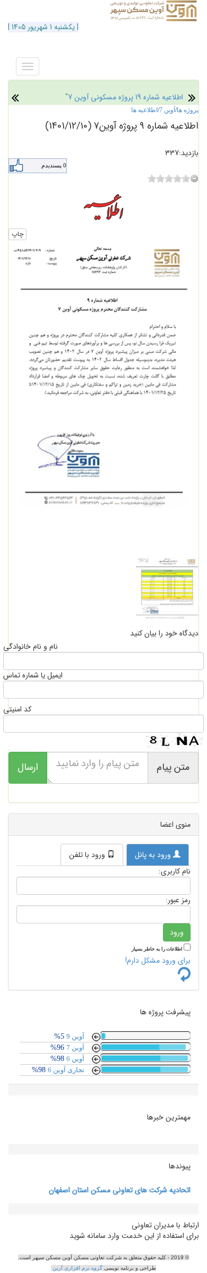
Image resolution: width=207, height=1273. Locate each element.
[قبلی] (192, 97)
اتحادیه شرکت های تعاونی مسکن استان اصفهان (120, 1190)
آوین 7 (167, 110)
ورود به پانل (154, 855)
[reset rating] (194, 178)
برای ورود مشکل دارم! (158, 960)
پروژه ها (188, 110)
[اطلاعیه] (103, 207)
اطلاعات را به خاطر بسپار (158, 949)
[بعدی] (15, 97)
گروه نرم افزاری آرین (78, 1268)
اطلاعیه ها (144, 110)
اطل (177, 97)
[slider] (169, 178)
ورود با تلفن (88, 855)
